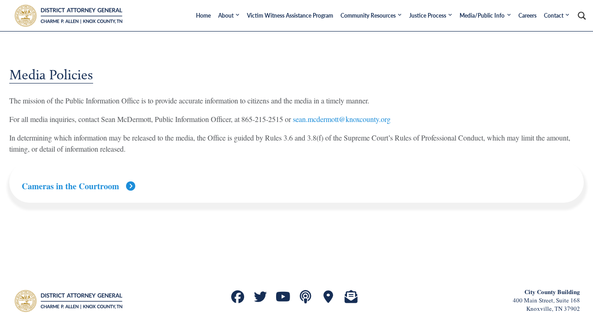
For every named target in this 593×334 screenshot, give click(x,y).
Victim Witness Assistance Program (290, 15)
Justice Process (427, 15)
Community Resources (368, 15)
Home (203, 15)
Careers (527, 15)
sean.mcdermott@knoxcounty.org (342, 119)
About (225, 15)
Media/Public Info (482, 15)
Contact (553, 15)
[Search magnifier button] (581, 15)
